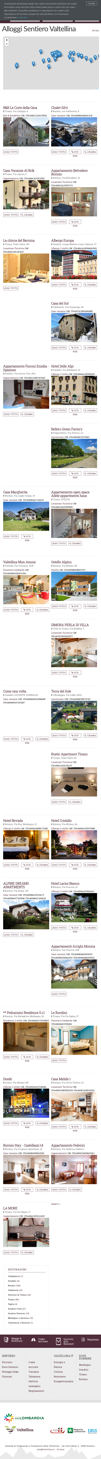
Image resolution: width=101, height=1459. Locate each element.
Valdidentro (14, 1276)
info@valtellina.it (46, 1449)
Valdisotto (13, 1290)
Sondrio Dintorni (16, 1313)
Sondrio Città (14, 1308)
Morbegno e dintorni (18, 1318)
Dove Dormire (10, 1367)
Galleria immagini (35, 1384)
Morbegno (85, 1364)
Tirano (11, 1299)
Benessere (60, 1376)
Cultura (58, 1371)
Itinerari (7, 1376)
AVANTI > (55, 1204)
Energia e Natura (59, 1365)
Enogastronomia (63, 1381)
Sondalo (12, 1281)
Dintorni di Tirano (17, 1294)
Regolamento (36, 1390)
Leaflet (96, 89)
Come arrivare (33, 1365)
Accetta (91, 3)
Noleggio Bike (10, 1371)
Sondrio (83, 1369)
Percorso (7, 1362)
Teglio (11, 1304)
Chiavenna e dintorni (19, 1322)
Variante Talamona (34, 1374)
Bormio (11, 1285)
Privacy (60, 1449)
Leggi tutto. (22, 17)
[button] (51, 61)
